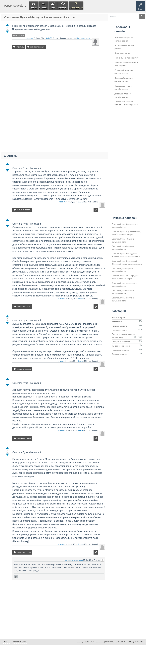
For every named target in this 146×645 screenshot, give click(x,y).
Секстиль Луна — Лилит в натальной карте (123, 240)
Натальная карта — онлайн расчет (123, 39)
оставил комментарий (74, 560)
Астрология (117, 322)
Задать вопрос (76, 8)
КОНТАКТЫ (109, 642)
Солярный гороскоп (121, 342)
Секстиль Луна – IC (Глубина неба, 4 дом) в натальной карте (126, 233)
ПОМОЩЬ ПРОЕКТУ (135, 642)
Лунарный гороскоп (121, 346)
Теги (53, 8)
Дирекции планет (120, 354)
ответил (61, 202)
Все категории (118, 317)
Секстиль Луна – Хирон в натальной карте (122, 269)
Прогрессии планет (121, 350)
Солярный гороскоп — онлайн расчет (124, 71)
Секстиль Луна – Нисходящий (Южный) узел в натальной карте (126, 255)
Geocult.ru (100, 642)
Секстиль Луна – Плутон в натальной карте (123, 291)
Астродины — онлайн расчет (124, 47)
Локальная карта (122, 53)
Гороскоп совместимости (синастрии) (126, 64)
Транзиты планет (119, 330)
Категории (63, 8)
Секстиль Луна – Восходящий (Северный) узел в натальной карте (127, 262)
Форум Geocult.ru (15, 5)
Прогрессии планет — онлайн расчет (124, 87)
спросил (29, 38)
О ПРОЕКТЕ (120, 642)
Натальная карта (83, 38)
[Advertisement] (55, 76)
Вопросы (43, 8)
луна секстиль (18, 35)
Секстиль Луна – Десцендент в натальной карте (125, 225)
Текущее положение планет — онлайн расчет (125, 103)
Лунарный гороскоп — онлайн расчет (124, 79)
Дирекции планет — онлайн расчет (123, 95)
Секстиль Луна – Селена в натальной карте (123, 247)
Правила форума (20, 642)
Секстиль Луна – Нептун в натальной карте (123, 299)
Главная (33, 8)
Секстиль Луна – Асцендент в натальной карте (124, 284)
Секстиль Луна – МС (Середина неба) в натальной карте (125, 277)
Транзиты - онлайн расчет (126, 58)
